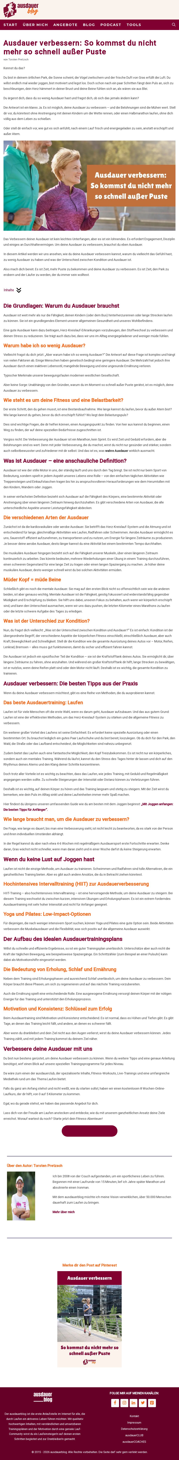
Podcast (110, 25)
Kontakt (134, 1416)
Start (10, 25)
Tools (134, 25)
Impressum (134, 1422)
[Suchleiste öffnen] (173, 25)
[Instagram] (124, 1403)
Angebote (65, 25)
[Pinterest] (152, 1403)
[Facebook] (115, 1403)
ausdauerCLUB (134, 1435)
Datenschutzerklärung (134, 1429)
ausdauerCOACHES (134, 1441)
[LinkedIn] (134, 1403)
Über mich (35, 25)
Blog (89, 25)
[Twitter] (143, 1403)
